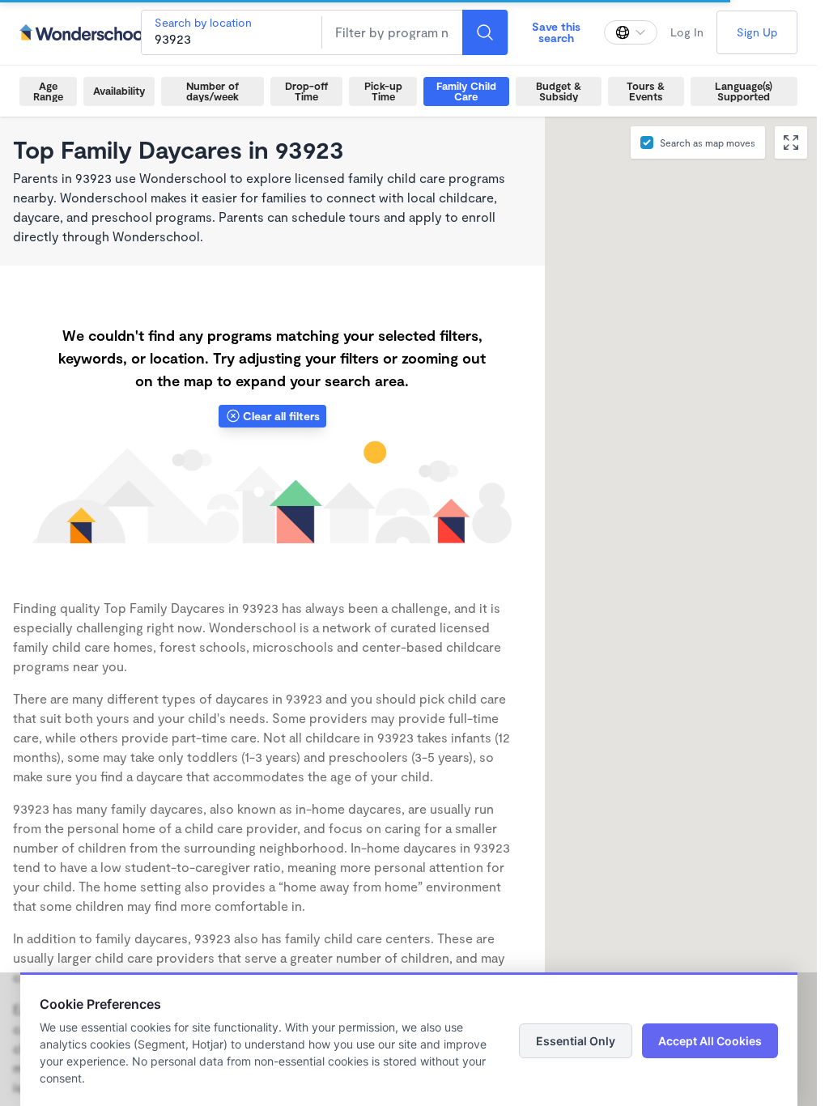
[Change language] (630, 32)
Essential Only (575, 1041)
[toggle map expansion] (791, 142)
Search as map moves (707, 142)
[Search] (485, 32)
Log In (687, 32)
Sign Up (757, 32)
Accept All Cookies (710, 1041)
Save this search (556, 32)
